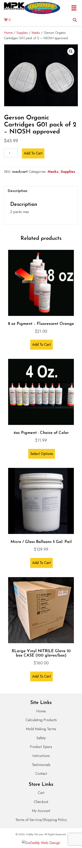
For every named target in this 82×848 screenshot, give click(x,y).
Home (8, 32)
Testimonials (41, 764)
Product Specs (41, 746)
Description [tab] (17, 190)
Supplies (22, 32)
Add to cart (33, 153)
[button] (70, 51)
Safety (41, 738)
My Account (41, 810)
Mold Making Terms (41, 729)
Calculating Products (41, 720)
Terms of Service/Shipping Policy (41, 819)
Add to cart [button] (41, 344)
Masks (36, 32)
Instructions (41, 755)
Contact (41, 773)
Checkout (41, 801)
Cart (41, 792)
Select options (41, 453)
